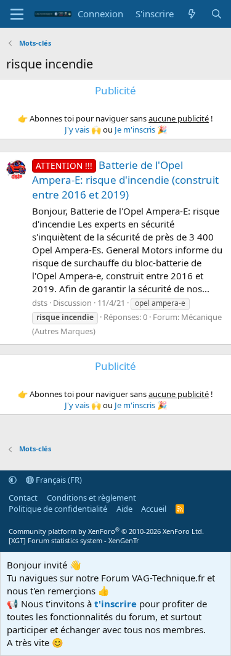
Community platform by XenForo (106, 531)
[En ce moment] (192, 13)
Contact (23, 497)
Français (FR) (58, 479)
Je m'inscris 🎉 (141, 129)
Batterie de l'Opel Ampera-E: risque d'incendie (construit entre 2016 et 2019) (125, 180)
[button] (12, 479)
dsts (39, 302)
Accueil (153, 508)
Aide (124, 508)
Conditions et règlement (91, 497)
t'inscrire (115, 603)
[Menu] (16, 14)
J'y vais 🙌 (83, 129)
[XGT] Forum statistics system (74, 540)
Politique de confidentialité (58, 508)
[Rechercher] (217, 13)
